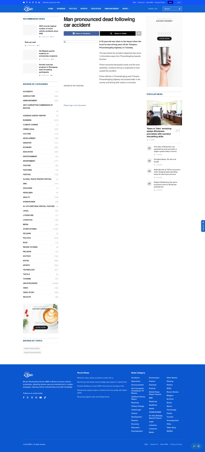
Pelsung (27, 233)
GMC (134, 2)
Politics (73, 8)
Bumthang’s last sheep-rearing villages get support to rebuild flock (102, 382)
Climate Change (30, 124)
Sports (84, 8)
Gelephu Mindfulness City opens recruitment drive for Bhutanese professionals (165, 184)
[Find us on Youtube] (24, 2)
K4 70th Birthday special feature (38, 206)
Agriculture (29, 96)
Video (25, 288)
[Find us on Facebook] (26, 2)
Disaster (27, 143)
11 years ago (45, 59)
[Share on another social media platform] (138, 33)
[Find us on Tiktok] (45, 397)
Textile (26, 274)
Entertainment (30, 156)
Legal (26, 211)
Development (29, 138)
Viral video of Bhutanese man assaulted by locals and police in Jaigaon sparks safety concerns (165, 148)
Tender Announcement (32, 348)
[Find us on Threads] (36, 2)
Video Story (28, 292)
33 (39, 45)
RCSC (25, 242)
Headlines (28, 192)
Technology (29, 269)
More (125, 8)
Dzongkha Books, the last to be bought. (165, 160)
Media (25, 224)
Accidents (28, 91)
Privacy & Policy (159, 2)
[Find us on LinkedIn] (39, 2)
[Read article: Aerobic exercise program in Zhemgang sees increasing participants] (30, 68)
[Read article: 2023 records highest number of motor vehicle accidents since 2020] (30, 30)
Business (61, 8)
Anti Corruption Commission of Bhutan (38, 106)
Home (50, 8)
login (71, 105)
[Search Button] (180, 9)
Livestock (28, 220)
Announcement (112, 8)
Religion (27, 251)
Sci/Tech (27, 256)
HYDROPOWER (29, 201)
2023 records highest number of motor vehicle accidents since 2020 (48, 30)
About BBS (149, 2)
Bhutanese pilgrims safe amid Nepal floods (93, 397)
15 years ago (31, 45)
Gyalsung (27, 188)
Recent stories (30, 247)
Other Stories (30, 229)
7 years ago (44, 75)
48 (53, 59)
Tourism (27, 278)
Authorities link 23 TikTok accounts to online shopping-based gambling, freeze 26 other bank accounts (167, 171)
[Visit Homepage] (28, 8)
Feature (27, 165)
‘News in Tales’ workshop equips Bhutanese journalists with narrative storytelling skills (159, 132)
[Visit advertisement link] (40, 318)
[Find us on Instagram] (33, 2)
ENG (170, 2)
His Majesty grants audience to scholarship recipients (48, 53)
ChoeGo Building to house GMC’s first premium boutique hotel (100, 386)
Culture (27, 134)
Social (26, 260)
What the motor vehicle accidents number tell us (95, 378)
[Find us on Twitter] (30, 2)
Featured (27, 170)
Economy (27, 147)
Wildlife (27, 297)
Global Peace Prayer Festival (37, 179)
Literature (28, 215)
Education (96, 8)
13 (53, 75)
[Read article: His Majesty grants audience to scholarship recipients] (30, 55)
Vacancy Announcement (32, 352)
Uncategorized (30, 283)
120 (53, 37)
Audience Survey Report (34, 115)
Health (26, 197)
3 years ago (44, 37)
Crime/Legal (29, 129)
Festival (27, 174)
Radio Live (153, 9)
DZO (179, 2)
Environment (29, 161)
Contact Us (141, 2)
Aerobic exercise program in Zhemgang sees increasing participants (48, 68)
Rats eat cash (30, 42)
